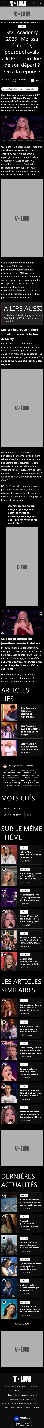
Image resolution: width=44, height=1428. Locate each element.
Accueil (3, 22)
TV (27, 808)
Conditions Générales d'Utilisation (13, 1387)
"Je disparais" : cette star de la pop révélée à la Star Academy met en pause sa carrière (30, 900)
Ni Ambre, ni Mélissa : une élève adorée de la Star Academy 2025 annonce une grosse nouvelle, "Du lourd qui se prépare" (30, 944)
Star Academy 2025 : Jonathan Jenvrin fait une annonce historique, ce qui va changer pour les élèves (30, 752)
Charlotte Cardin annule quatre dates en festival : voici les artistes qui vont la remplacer (30, 1311)
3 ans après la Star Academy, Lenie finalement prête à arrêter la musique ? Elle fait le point (29, 1074)
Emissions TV (12, 808)
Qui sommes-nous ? (33, 1387)
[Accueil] (18, 3)
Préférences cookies (32, 1407)
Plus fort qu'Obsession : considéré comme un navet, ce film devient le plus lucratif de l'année (30, 1228)
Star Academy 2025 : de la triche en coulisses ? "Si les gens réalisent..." (30, 731)
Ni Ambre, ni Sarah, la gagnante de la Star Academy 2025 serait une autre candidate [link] (23, 318)
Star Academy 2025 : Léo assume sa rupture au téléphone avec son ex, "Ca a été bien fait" (30, 717)
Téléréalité (34, 22)
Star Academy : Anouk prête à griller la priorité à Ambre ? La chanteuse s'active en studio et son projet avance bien (30, 880)
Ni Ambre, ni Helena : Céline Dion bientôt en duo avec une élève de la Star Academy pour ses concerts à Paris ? (30, 1095)
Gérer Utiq (19, 1407)
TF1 (29, 814)
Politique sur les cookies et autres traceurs (21, 1395)
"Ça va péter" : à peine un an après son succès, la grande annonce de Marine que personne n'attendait (30, 1270)
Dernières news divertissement (18, 22)
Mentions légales (21, 1391)
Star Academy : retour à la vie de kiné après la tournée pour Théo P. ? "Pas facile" (30, 1051)
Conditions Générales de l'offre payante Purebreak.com (21, 1403)
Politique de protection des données (21, 1399)
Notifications (9, 1407)
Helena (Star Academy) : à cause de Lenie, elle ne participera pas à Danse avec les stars (30, 857)
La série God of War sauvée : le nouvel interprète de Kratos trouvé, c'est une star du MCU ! (30, 1247)
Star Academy (12, 814)
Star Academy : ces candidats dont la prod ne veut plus (29, 1029)
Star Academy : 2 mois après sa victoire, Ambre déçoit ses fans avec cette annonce (30, 1009)
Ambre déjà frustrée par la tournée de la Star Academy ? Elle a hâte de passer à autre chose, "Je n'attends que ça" (30, 923)
